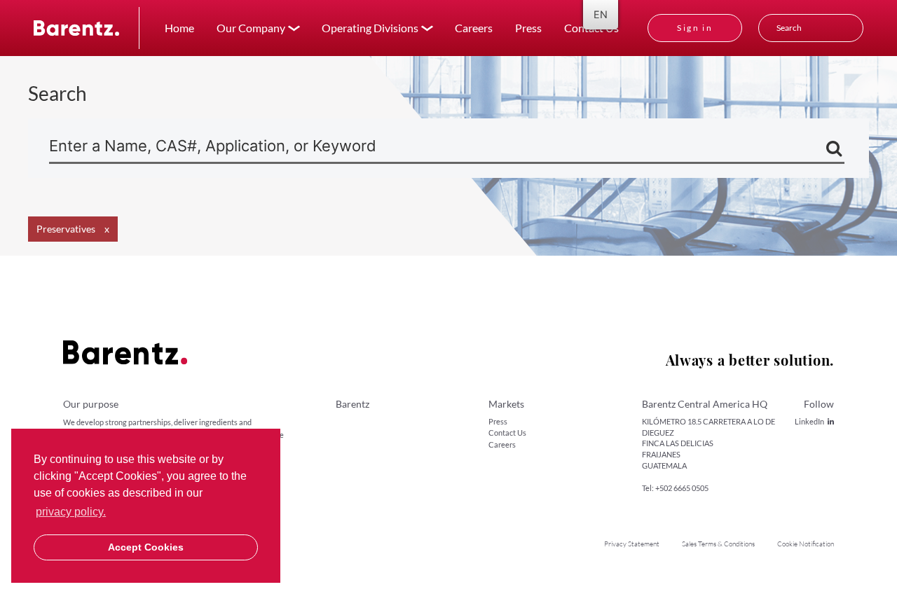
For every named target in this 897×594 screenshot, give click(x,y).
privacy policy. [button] (71, 512)
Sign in (695, 27)
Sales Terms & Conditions (718, 543)
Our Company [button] (251, 27)
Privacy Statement (631, 543)
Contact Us (507, 432)
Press (528, 27)
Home (179, 27)
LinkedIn (809, 421)
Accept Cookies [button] (146, 547)
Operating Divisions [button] (370, 27)
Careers (474, 27)
